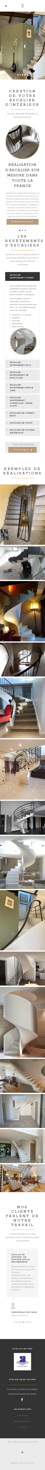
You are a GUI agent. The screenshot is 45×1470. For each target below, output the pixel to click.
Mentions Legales (22, 1421)
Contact (22, 1427)
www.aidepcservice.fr (26, 1463)
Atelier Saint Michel (31, 1442)
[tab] (22, 276)
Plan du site (22, 1415)
